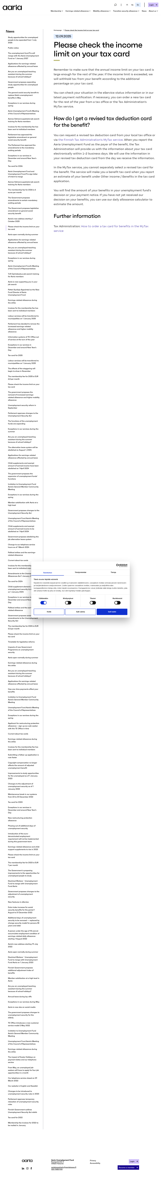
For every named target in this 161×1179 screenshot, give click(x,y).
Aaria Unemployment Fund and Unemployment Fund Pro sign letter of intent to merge (23, 174)
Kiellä (49, 612)
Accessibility (95, 1163)
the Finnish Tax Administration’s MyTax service (90, 140)
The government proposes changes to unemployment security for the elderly (23, 1015)
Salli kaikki (112, 612)
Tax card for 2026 (15, 166)
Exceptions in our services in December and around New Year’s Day (22, 158)
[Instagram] (27, 1168)
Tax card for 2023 (15, 802)
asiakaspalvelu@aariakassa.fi (63, 1167)
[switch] (68, 602)
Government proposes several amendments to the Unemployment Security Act (23, 618)
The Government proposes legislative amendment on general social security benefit (23, 211)
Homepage (58, 30)
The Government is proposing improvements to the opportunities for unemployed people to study (23, 873)
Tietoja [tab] (113, 572)
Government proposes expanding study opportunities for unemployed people (23, 84)
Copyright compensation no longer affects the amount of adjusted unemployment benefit (22, 765)
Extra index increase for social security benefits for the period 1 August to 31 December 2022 (21, 910)
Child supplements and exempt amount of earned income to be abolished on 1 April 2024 (21, 529)
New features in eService (18, 902)
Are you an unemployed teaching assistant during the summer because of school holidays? (22, 74)
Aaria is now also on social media (21, 1007)
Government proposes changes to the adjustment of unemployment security (23, 894)
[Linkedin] (23, 1168)
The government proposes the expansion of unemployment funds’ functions (22, 476)
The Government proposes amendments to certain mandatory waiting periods (22, 200)
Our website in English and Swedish (23, 1086)
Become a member (126, 1167)
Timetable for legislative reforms (21, 642)
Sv (132, 5)
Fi (127, 5)
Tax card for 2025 (15, 355)
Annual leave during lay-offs (20, 996)
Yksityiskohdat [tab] (80, 572)
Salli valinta (80, 612)
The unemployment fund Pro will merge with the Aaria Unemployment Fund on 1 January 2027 (23, 55)
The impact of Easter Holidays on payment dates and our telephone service (22, 1059)
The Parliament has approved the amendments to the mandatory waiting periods (22, 147)
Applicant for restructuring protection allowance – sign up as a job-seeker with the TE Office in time (23, 726)
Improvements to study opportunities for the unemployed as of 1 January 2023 (23, 776)
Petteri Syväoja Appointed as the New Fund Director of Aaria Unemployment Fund (23, 292)
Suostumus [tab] (47, 573)
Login (151, 5)
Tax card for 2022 (15, 1117)
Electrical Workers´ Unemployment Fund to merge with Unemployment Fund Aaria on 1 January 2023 (23, 960)
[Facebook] (31, 1168)
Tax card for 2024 (15, 581)
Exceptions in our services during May (23, 1002)
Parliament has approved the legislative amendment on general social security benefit (22, 137)
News (144, 11)
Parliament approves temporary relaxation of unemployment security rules (23, 1101)
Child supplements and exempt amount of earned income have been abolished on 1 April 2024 (23, 465)
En (138, 5)
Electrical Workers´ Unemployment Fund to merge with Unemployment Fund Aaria (23, 883)
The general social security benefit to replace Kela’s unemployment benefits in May (23, 95)
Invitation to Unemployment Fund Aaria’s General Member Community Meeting (23, 486)
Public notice (13, 48)
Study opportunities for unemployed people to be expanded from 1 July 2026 (23, 40)
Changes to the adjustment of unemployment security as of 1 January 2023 (21, 786)
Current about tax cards (18, 560)
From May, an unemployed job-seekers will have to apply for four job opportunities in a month (23, 1070)
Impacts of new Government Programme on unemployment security (21, 649)
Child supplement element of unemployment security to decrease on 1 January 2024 (23, 589)
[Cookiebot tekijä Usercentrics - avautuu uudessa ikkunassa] (117, 565)
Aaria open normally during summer (23, 234)
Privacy (93, 1160)
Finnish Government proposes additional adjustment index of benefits (21, 970)
